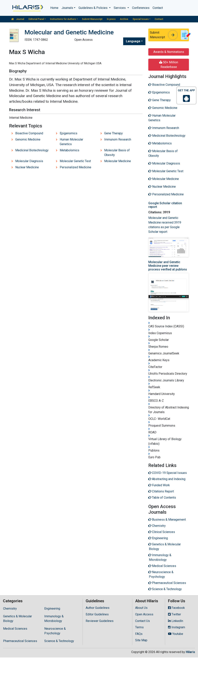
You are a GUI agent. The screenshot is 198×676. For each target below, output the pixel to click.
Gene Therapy (113, 133)
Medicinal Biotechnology (32, 150)
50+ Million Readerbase (169, 64)
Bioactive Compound (29, 133)
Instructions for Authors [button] (63, 19)
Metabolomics (69, 150)
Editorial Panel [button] (36, 19)
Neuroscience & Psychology (55, 631)
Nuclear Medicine (27, 167)
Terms (139, 627)
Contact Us (142, 621)
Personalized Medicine (75, 167)
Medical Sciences (15, 628)
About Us (141, 608)
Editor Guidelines (97, 614)
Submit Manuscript (92, 19)
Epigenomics (68, 133)
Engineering (52, 608)
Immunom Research (117, 139)
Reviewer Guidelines (100, 621)
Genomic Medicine (27, 139)
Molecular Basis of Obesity (117, 152)
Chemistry (10, 608)
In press (111, 19)
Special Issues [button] (141, 19)
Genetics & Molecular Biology (17, 618)
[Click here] (27, 8)
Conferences (140, 8)
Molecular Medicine (117, 161)
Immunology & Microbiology (54, 618)
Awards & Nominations (168, 52)
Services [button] (120, 8)
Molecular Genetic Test (75, 161)
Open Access (144, 614)
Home (54, 8)
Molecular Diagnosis (29, 161)
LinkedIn (177, 621)
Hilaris (190, 652)
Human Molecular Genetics (71, 142)
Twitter (176, 614)
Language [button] (133, 41)
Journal (19, 19)
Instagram (178, 627)
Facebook (178, 608)
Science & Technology (59, 641)
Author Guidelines (97, 608)
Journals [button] (67, 8)
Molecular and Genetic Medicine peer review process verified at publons (167, 265)
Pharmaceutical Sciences (20, 641)
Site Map (141, 640)
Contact (158, 8)
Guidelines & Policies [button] (93, 8)
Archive (124, 19)
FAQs (139, 634)
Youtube (177, 634)
